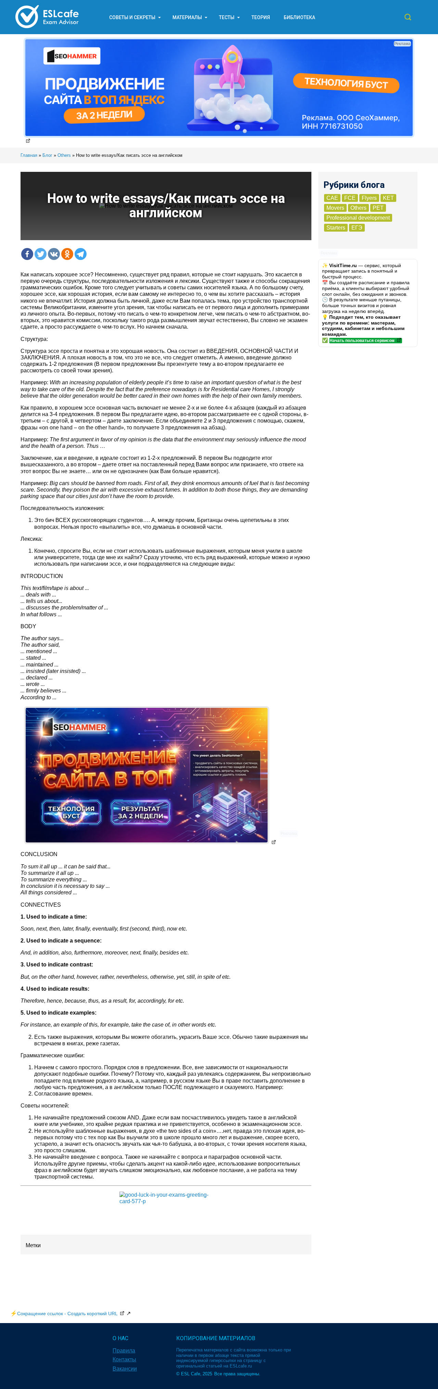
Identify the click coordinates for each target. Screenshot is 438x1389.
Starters (335, 228)
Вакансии (125, 1369)
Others (358, 208)
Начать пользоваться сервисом (362, 340)
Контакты (124, 1359)
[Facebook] (27, 254)
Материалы (187, 17)
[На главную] (47, 28)
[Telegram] (81, 254)
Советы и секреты (132, 17)
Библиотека (299, 17)
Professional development (358, 218)
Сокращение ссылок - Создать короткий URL (67, 1313)
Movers (335, 208)
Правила (124, 1350)
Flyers (369, 198)
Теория (261, 17)
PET (378, 208)
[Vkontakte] (54, 254)
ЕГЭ (356, 228)
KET (388, 198)
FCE (350, 198)
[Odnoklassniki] (67, 254)
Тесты (226, 17)
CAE (332, 198)
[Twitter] (41, 254)
